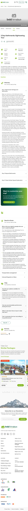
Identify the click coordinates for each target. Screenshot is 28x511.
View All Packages (5, 356)
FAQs (14, 28)
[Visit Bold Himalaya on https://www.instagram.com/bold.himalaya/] (5, 434)
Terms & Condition (15, 509)
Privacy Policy (7, 509)
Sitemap (22, 509)
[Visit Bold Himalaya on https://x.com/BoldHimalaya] (11, 434)
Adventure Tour (18, 441)
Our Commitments (5, 453)
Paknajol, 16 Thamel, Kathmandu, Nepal (19, 471)
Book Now (20, 385)
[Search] (17, 2)
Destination (3, 450)
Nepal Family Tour (19, 446)
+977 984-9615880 (19, 462)
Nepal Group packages (20, 449)
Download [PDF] (11, 41)
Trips (5, 6)
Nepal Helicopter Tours (6, 473)
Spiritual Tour (18, 454)
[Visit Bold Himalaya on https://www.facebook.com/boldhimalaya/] (2, 434)
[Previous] (1, 372)
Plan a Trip (21, 2)
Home (2, 6)
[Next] (26, 372)
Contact (2, 445)
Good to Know (8, 28)
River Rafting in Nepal (5, 465)
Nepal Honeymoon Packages (19, 444)
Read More (3, 77)
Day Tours (3, 470)
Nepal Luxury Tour (19, 451)
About (2, 443)
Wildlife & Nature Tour (6, 463)
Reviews (18, 28)
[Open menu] (26, 2)
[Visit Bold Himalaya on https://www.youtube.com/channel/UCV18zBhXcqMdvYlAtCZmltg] (14, 434)
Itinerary (2, 28)
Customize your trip (9, 202)
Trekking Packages (5, 460)
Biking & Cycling (4, 468)
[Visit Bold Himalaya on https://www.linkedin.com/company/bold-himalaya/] (8, 434)
